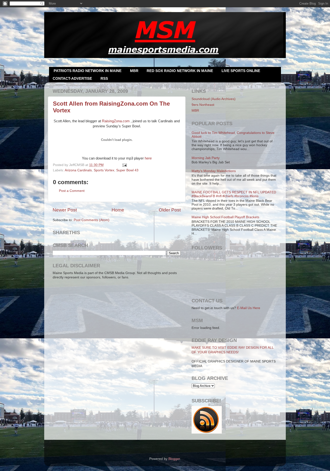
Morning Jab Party (206, 158)
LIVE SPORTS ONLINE (241, 71)
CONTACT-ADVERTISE (72, 78)
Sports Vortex (104, 170)
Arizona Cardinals (78, 170)
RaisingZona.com (116, 121)
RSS (104, 78)
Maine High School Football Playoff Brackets (225, 217)
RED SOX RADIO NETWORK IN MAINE (180, 71)
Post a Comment (72, 191)
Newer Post (65, 209)
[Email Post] (124, 165)
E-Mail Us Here (248, 308)
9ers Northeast (203, 105)
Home (118, 209)
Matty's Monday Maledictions (214, 171)
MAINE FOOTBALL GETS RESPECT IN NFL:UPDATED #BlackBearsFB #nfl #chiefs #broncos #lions (234, 194)
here (148, 158)
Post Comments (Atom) (91, 220)
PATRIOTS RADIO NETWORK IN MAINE (88, 71)
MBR (134, 71)
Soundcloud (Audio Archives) (214, 99)
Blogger (174, 459)
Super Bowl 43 (127, 170)
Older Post (170, 209)
